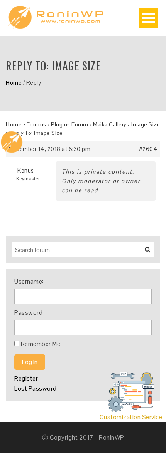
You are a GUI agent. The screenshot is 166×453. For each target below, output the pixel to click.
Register (26, 378)
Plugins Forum (69, 124)
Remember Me (41, 344)
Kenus (25, 170)
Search (143, 252)
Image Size (145, 124)
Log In (29, 362)
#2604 (148, 149)
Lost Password (35, 388)
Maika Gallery (110, 124)
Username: (29, 281)
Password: (29, 313)
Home (14, 82)
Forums (36, 124)
